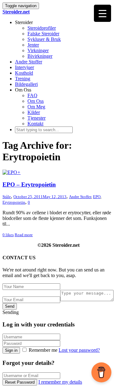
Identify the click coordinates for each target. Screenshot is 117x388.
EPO (96, 196)
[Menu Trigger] (102, 13)
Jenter (33, 44)
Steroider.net (16, 11)
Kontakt (35, 123)
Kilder (33, 112)
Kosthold (24, 73)
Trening (22, 78)
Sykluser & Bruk (44, 39)
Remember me (43, 350)
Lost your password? (79, 350)
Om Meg (36, 106)
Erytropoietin (13, 202)
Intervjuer (24, 67)
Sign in (11, 350)
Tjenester (36, 118)
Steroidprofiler (41, 28)
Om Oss (35, 101)
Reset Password (20, 382)
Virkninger (38, 50)
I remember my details (60, 382)
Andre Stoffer (28, 61)
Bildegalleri (26, 84)
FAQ (32, 95)
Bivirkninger (39, 56)
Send (9, 306)
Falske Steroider (43, 33)
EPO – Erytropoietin (29, 184)
